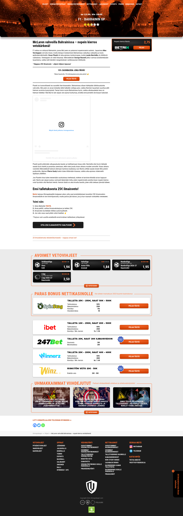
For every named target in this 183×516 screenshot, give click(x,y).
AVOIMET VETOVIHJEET (56, 255)
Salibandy (61, 462)
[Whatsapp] (43, 425)
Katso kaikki (92, 286)
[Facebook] (35, 425)
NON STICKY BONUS (112, 460)
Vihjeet (45, 4)
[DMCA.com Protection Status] (91, 509)
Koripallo (61, 451)
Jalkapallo (61, 448)
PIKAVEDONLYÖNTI (87, 469)
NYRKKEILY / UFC (63, 470)
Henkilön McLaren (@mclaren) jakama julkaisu (61, 158)
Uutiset (139, 4)
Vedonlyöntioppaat (58, 4)
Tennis (59, 454)
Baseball (60, 459)
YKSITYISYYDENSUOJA (137, 463)
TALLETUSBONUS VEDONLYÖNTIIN (87, 455)
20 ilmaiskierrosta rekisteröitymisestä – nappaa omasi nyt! (55, 238)
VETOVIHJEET (38, 442)
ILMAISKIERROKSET (112, 457)
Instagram (137, 447)
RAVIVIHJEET (37, 451)
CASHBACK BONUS (112, 463)
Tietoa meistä (134, 460)
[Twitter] (39, 425)
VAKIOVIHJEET (38, 448)
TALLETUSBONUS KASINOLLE (115, 454)
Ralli (59, 467)
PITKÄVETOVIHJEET (40, 446)
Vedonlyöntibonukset (76, 4)
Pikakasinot (110, 474)
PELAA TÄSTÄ (71, 79)
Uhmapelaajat (37, 433)
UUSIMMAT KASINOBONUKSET (111, 451)
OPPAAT (60, 442)
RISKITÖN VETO (86, 459)
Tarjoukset (103, 4)
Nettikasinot (92, 4)
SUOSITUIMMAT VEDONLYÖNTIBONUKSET (90, 446)
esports (113, 4)
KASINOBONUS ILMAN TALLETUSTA (113, 466)
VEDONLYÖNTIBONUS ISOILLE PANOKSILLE (91, 465)
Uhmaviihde (129, 4)
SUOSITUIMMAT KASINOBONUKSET (111, 446)
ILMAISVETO (85, 462)
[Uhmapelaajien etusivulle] (31, 4)
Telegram (137, 451)
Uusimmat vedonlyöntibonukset (90, 451)
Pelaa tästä (134, 306)
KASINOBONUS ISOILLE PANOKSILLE (113, 470)
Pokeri (121, 4)
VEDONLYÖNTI (86, 442)
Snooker (60, 465)
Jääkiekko (61, 446)
